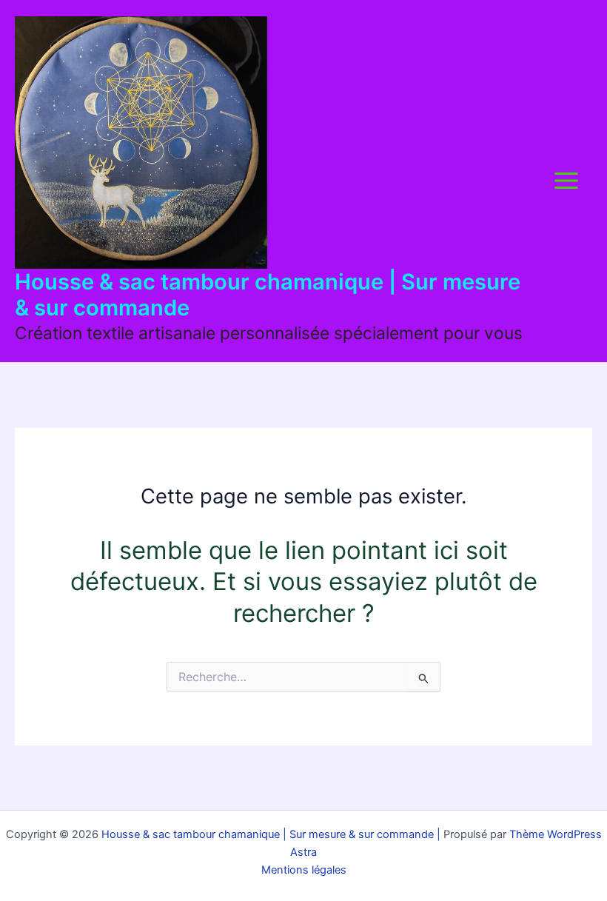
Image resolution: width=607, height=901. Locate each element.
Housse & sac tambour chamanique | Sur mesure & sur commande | (269, 834)
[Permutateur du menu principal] (566, 181)
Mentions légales (303, 870)
